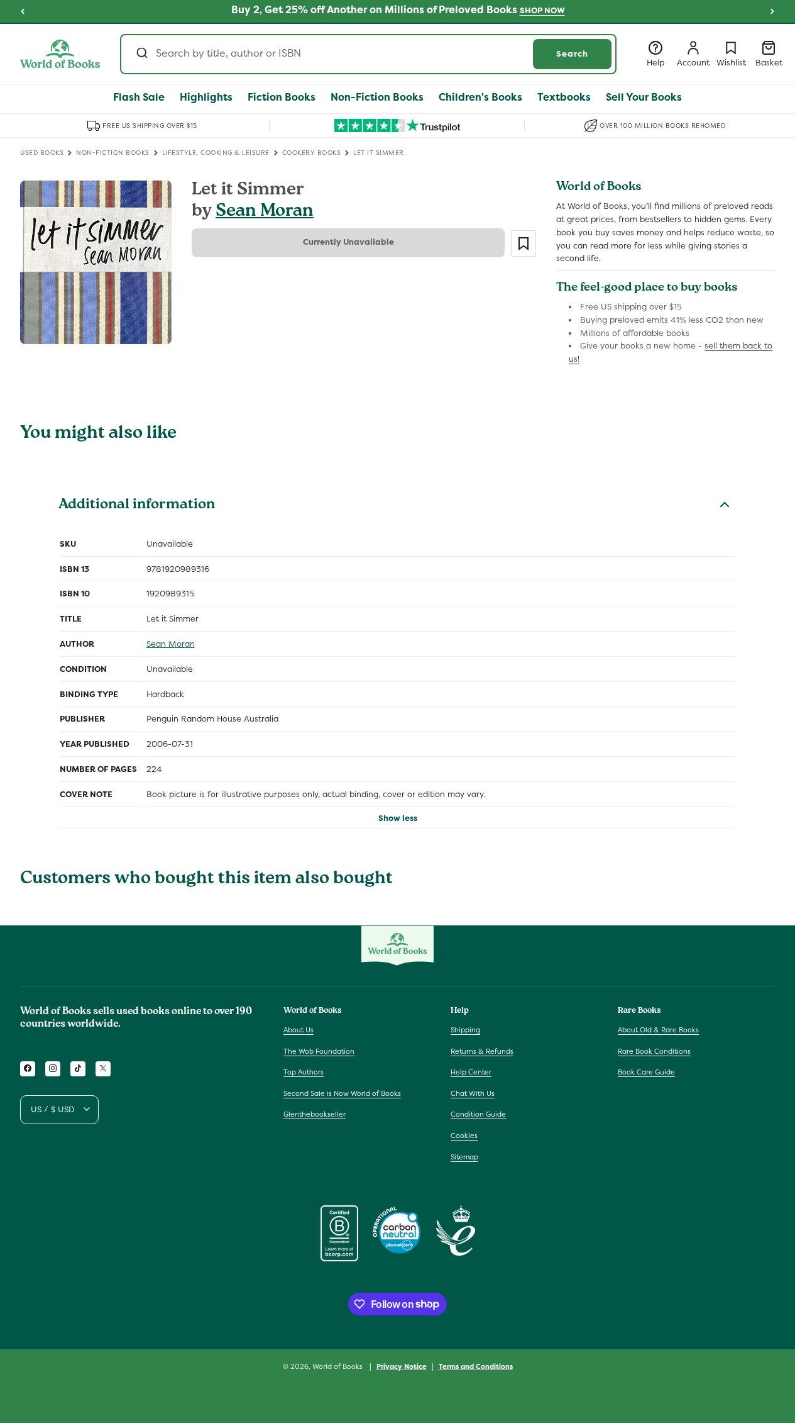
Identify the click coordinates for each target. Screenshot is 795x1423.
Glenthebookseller (314, 1114)
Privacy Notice (401, 1366)
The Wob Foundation (318, 1050)
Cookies (464, 1135)
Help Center (471, 1072)
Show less (397, 818)
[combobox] (368, 54)
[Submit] (141, 54)
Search (572, 54)
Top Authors (303, 1072)
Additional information (136, 505)
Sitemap (464, 1156)
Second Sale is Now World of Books (342, 1093)
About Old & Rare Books (658, 1029)
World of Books (338, 1366)
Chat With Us (473, 1093)
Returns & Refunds (482, 1050)
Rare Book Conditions (654, 1050)
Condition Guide (478, 1114)
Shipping (465, 1029)
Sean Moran (265, 212)
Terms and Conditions (476, 1366)
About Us (298, 1029)
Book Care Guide (646, 1072)
